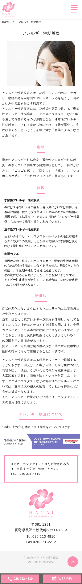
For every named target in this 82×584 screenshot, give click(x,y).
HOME (6, 22)
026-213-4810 (30, 473)
